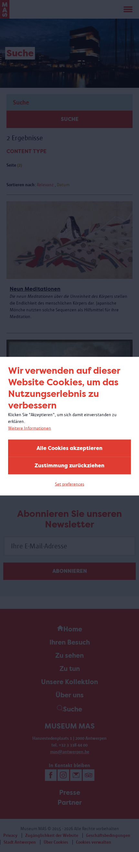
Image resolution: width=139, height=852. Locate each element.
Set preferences (69, 483)
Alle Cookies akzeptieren (69, 448)
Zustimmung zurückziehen (69, 465)
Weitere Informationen (29, 428)
